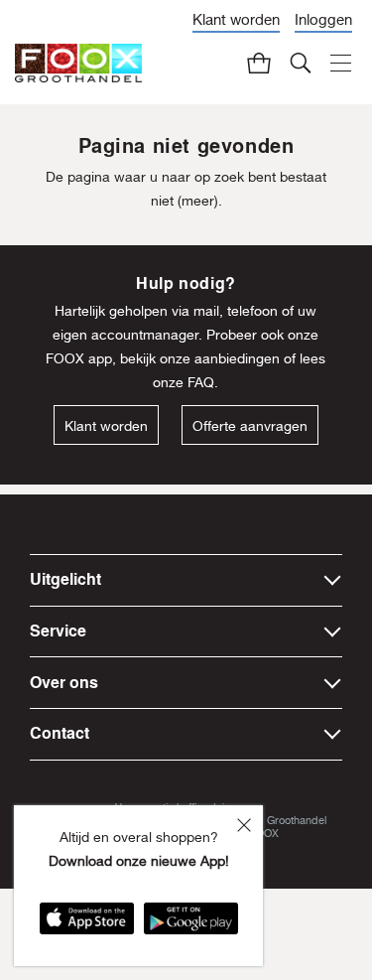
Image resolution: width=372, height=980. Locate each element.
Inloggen (323, 19)
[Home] (78, 63)
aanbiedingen (237, 358)
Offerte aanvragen (250, 426)
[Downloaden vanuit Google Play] (191, 924)
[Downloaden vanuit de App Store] (87, 924)
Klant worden (236, 19)
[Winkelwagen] (259, 62)
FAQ (200, 382)
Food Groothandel (282, 819)
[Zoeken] (300, 62)
